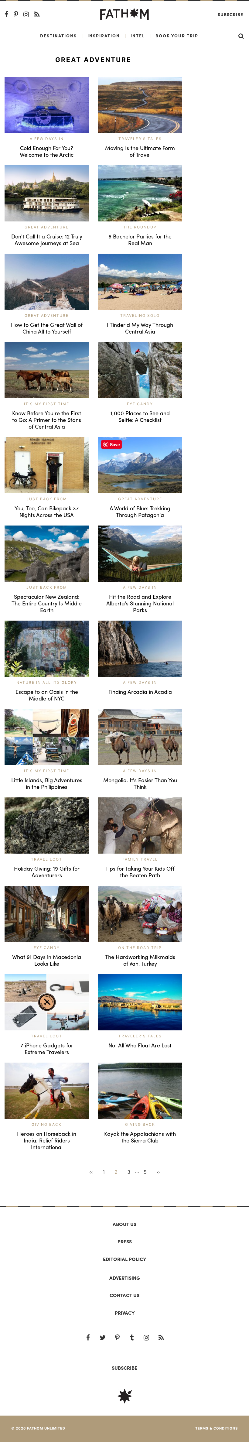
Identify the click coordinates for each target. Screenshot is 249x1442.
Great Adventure (47, 227)
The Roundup (140, 227)
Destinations (58, 36)
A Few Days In (47, 138)
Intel (138, 36)
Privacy (125, 1312)
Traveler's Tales (140, 138)
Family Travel (140, 859)
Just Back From (46, 499)
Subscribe (230, 14)
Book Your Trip (176, 36)
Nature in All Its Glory (46, 682)
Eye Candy (140, 404)
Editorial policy (124, 1258)
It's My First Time (46, 404)
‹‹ (91, 1172)
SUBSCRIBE (124, 1367)
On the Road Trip (140, 947)
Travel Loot (46, 859)
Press (125, 1241)
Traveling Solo (140, 315)
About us (124, 1224)
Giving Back (47, 1124)
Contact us (124, 1295)
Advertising (124, 1277)
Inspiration (103, 36)
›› (158, 1172)
